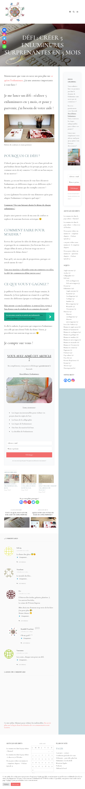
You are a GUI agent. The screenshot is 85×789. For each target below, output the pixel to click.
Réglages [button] (6, 784)
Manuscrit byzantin (70, 330)
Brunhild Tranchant (27, 629)
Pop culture (67, 355)
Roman (66, 363)
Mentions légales (61, 763)
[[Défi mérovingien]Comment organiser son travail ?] (46, 478)
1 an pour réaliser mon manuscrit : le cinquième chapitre (71, 244)
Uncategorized (68, 368)
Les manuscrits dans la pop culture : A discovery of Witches (72, 224)
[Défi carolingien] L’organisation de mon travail (28, 486)
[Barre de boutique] (70, 11)
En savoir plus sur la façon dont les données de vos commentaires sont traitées (27, 725)
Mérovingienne (71, 304)
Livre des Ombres (69, 324)
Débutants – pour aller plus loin (66, 758)
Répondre (22, 562)
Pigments (67, 350)
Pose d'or (67, 358)
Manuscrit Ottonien (70, 345)
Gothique (69, 299)
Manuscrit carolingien (71, 332)
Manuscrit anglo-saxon (71, 327)
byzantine (69, 294)
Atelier (66, 273)
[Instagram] (25, 502)
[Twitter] (33, 502)
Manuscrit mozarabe (70, 342)
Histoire (66, 312)
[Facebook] (21, 502)
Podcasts (66, 353)
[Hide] (3, 50)
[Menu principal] (77, 11)
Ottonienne (70, 309)
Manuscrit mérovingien (71, 340)
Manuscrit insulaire (70, 337)
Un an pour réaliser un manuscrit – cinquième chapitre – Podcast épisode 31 (17, 763)
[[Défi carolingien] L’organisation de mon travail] (28, 478)
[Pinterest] (29, 502)
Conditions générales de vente (66, 755)
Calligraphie (67, 276)
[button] (74, 157)
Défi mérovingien (72, 283)
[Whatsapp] (37, 502)
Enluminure (67, 288)
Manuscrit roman (69, 347)
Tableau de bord (61, 768)
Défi (65, 278)
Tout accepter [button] (15, 784)
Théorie (66, 365)
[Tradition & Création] (14, 12)
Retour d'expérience (70, 360)
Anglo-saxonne (68, 270)
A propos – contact (62, 753)
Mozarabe (69, 306)
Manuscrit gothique (70, 335)
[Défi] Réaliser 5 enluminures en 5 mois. (10, 486)
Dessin (66, 286)
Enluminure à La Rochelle (64, 761)
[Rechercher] (74, 11)
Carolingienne (70, 296)
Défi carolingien (71, 281)
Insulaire (69, 301)
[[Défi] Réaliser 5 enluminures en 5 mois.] (11, 478)
